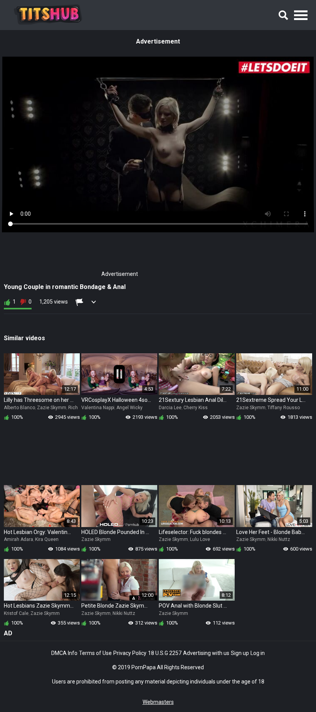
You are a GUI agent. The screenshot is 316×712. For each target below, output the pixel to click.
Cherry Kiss (195, 407)
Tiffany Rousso (283, 407)
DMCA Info (64, 653)
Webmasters (158, 702)
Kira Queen (47, 539)
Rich (73, 407)
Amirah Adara (18, 539)
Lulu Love (200, 539)
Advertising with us (206, 653)
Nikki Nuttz (278, 539)
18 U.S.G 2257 (165, 653)
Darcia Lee (170, 407)
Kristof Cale (16, 613)
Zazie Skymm (51, 407)
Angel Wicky (129, 407)
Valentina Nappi (97, 407)
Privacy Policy (129, 653)
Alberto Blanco (19, 407)
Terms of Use (95, 653)
